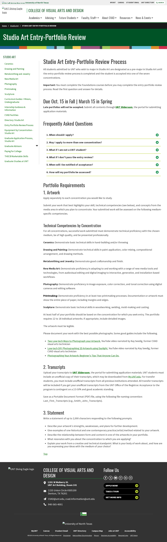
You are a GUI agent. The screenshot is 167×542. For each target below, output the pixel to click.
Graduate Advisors (13, 146)
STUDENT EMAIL (132, 2)
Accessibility (130, 531)
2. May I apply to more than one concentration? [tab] (74, 142)
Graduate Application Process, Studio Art (19, 140)
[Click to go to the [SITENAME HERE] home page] (14, 10)
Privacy (96, 535)
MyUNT (34, 531)
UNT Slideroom (124, 107)
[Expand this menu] (41, 18)
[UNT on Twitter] (110, 478)
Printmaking (10, 89)
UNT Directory (79, 531)
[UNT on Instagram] (121, 478)
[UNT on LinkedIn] (126, 478)
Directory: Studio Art (14, 120)
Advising (49, 18)
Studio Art (14, 26)
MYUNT (113, 2)
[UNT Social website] (131, 478)
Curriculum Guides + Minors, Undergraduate (18, 100)
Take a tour (112, 491)
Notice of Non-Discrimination (82, 535)
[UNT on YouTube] (116, 478)
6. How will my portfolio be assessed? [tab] (68, 172)
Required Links (123, 535)
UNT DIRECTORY (147, 2)
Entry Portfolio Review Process (19, 125)
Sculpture (9, 94)
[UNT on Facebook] (106, 478)
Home (4, 26)
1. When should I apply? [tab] (60, 135)
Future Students (67, 18)
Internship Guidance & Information (15, 109)
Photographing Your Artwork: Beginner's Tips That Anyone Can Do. (83, 355)
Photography (11, 84)
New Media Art (11, 78)
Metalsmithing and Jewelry (17, 74)
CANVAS (121, 2)
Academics (34, 18)
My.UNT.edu (134, 376)
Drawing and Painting (14, 68)
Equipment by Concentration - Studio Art (19, 132)
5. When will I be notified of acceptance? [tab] (69, 164)
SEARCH (161, 3)
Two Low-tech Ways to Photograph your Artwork (73, 341)
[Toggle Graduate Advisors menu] (37, 145)
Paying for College (13, 151)
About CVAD (108, 18)
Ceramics (9, 63)
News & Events (143, 18)
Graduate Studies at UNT (16, 161)
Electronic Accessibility (108, 535)
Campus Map (97, 531)
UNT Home (134, 535)
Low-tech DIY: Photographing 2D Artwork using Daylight (77, 348)
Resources (125, 18)
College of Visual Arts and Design (56, 10)
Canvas (46, 531)
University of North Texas (37, 2)
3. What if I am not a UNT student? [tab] (66, 150)
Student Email (61, 531)
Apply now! (112, 485)
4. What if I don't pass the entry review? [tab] (69, 157)
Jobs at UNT (113, 531)
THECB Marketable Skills (16, 156)
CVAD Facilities (11, 115)
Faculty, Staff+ (89, 18)
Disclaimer (67, 535)
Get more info (113, 497)
